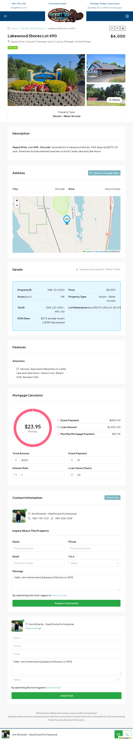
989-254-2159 (63, 518)
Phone (72, 541)
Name (15, 541)
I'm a (71, 556)
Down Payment (77, 453)
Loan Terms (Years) (80, 468)
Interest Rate (20, 468)
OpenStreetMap (102, 251)
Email (15, 556)
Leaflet (88, 251)
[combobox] (94, 563)
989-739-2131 (19, 3)
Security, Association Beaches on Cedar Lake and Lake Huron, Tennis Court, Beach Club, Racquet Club (41, 372)
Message (17, 571)
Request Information (67, 603)
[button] (111, 28)
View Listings (112, 497)
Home (14, 28)
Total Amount (20, 453)
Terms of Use (59, 595)
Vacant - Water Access (33, 28)
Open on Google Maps (106, 172)
